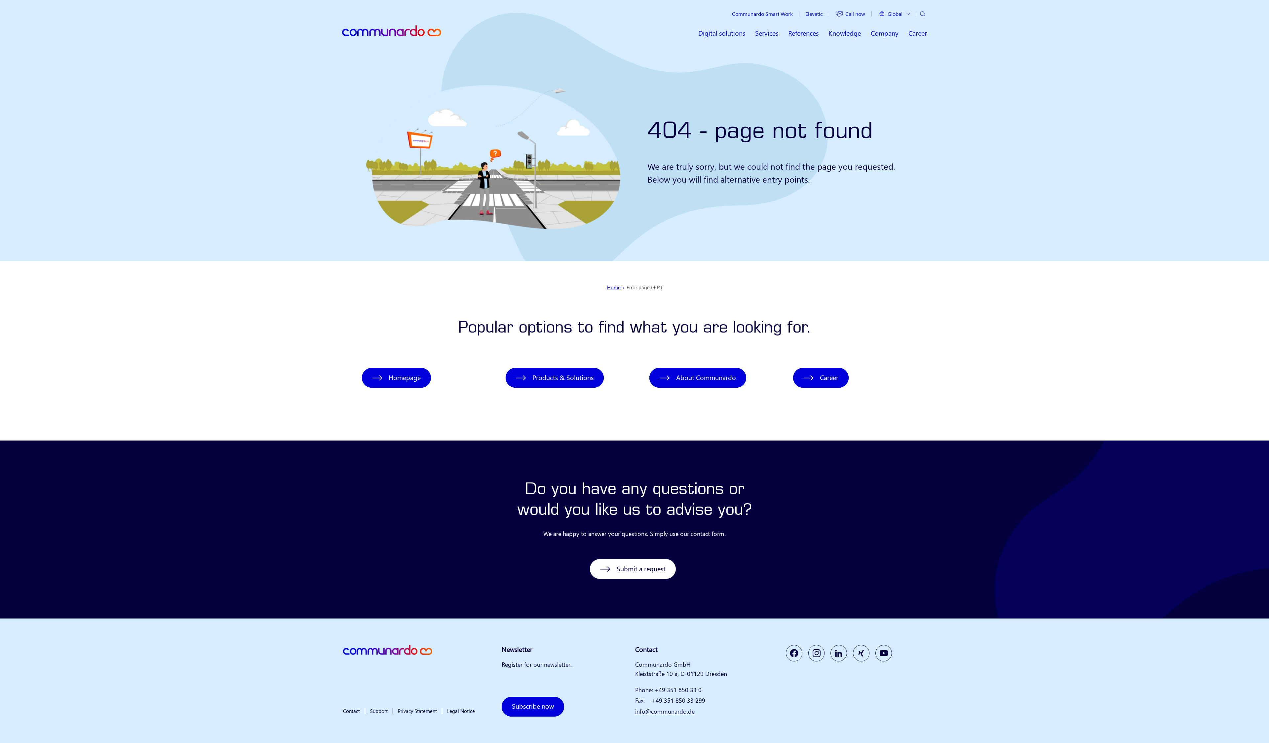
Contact (351, 711)
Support (379, 711)
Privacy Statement (417, 711)
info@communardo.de (665, 711)
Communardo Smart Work (762, 13)
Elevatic (814, 13)
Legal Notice (461, 711)
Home (614, 287)
